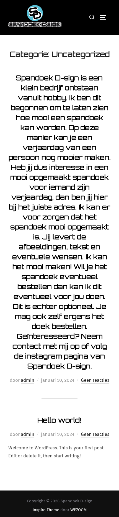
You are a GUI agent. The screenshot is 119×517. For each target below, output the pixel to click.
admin (27, 380)
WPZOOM (78, 510)
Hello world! (59, 420)
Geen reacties (95, 380)
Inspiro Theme (46, 510)
